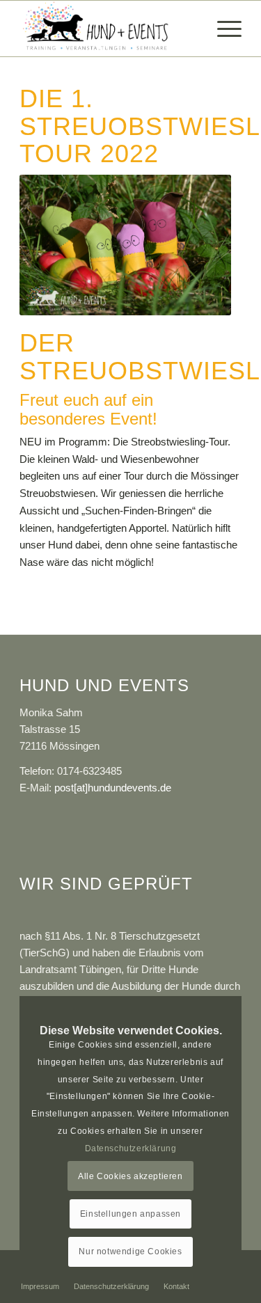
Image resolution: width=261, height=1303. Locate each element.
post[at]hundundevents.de (112, 787)
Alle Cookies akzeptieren (130, 1176)
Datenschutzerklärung (131, 1148)
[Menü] (222, 28)
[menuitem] (222, 28)
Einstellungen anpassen (130, 1214)
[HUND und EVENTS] (108, 28)
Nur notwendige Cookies (130, 1251)
